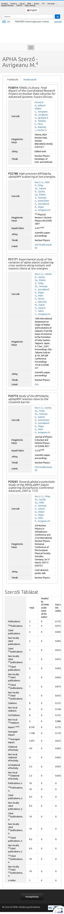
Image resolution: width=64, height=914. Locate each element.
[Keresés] (57, 16)
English (33, 10)
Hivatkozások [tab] (29, 79)
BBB (29, 4)
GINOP (19, 5)
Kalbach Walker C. (40, 108)
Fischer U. (42, 130)
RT (43, 4)
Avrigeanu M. (44, 210)
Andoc (36, 4)
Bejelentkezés (7, 5)
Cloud (22, 4)
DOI (37, 244)
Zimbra (13, 4)
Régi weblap (30, 5)
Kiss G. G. (39, 182)
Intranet (51, 4)
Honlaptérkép (32, 896)
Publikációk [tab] (12, 79)
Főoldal (4, 4)
